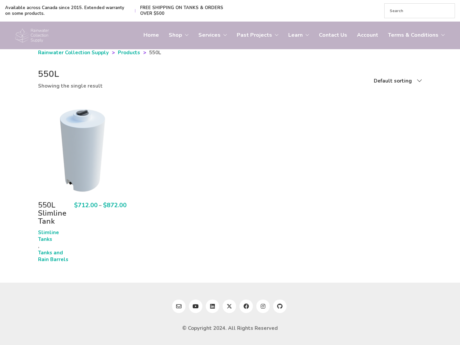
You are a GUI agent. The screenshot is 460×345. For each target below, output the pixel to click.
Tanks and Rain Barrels (53, 256)
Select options (47, 235)
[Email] (179, 306)
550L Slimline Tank (52, 213)
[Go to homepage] (32, 35)
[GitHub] (280, 306)
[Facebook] (246, 306)
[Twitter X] (229, 306)
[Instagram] (263, 306)
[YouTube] (195, 306)
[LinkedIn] (212, 306)
